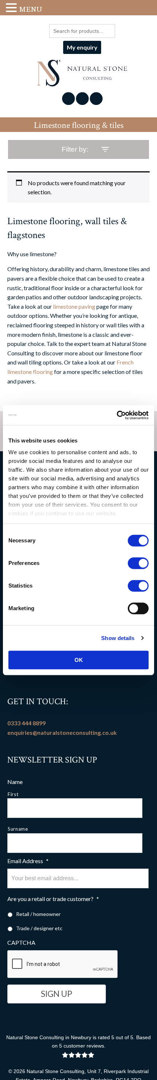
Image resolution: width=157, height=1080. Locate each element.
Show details (117, 638)
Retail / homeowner (38, 914)
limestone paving (74, 306)
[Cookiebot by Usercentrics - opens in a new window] (117, 415)
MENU (30, 9)
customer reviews (84, 1046)
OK (78, 660)
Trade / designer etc (39, 928)
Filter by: (75, 149)
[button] (12, 8)
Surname (18, 829)
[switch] (138, 563)
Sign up (56, 994)
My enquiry (82, 47)
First (13, 794)
